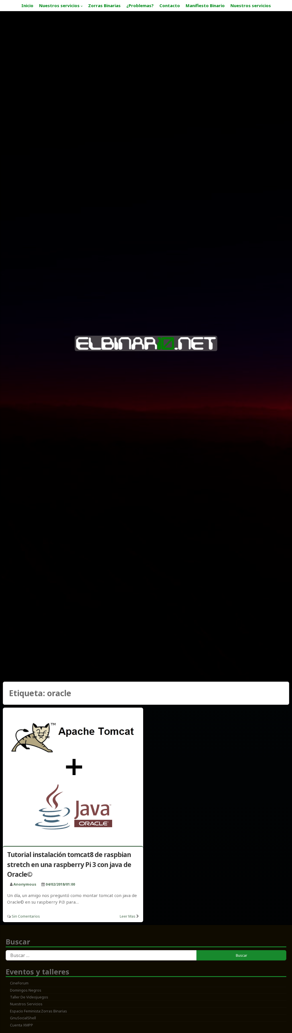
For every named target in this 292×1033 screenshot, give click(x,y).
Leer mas (127, 916)
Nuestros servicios (59, 5)
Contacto (169, 5)
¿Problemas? (140, 5)
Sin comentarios (26, 916)
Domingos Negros (25, 990)
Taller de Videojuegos (29, 997)
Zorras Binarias (104, 5)
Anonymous (24, 884)
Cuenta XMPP (21, 1025)
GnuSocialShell (23, 1017)
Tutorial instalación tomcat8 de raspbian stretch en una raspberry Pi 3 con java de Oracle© (69, 864)
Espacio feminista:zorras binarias (38, 1011)
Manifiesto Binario (205, 5)
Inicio (27, 5)
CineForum (19, 983)
